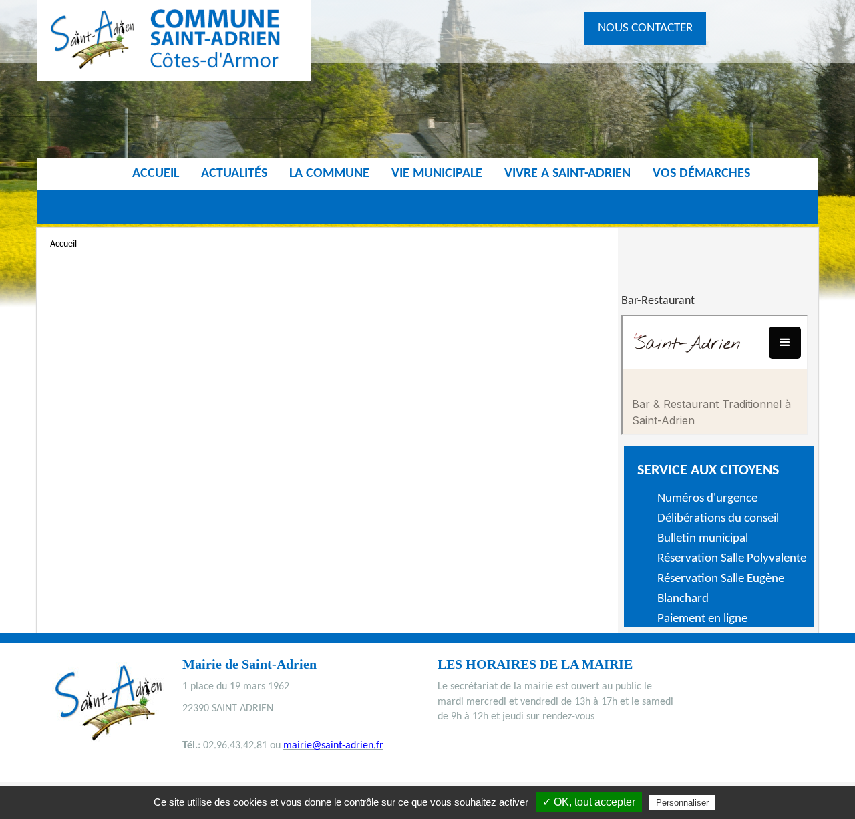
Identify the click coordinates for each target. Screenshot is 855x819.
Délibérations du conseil (718, 518)
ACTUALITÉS (234, 173)
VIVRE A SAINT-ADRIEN (567, 173)
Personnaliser (682, 803)
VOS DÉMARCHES (701, 173)
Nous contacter (645, 28)
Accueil (155, 173)
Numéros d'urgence (707, 498)
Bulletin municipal (702, 538)
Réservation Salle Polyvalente (731, 558)
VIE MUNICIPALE (436, 173)
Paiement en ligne (702, 619)
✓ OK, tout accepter (588, 802)
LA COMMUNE (329, 173)
